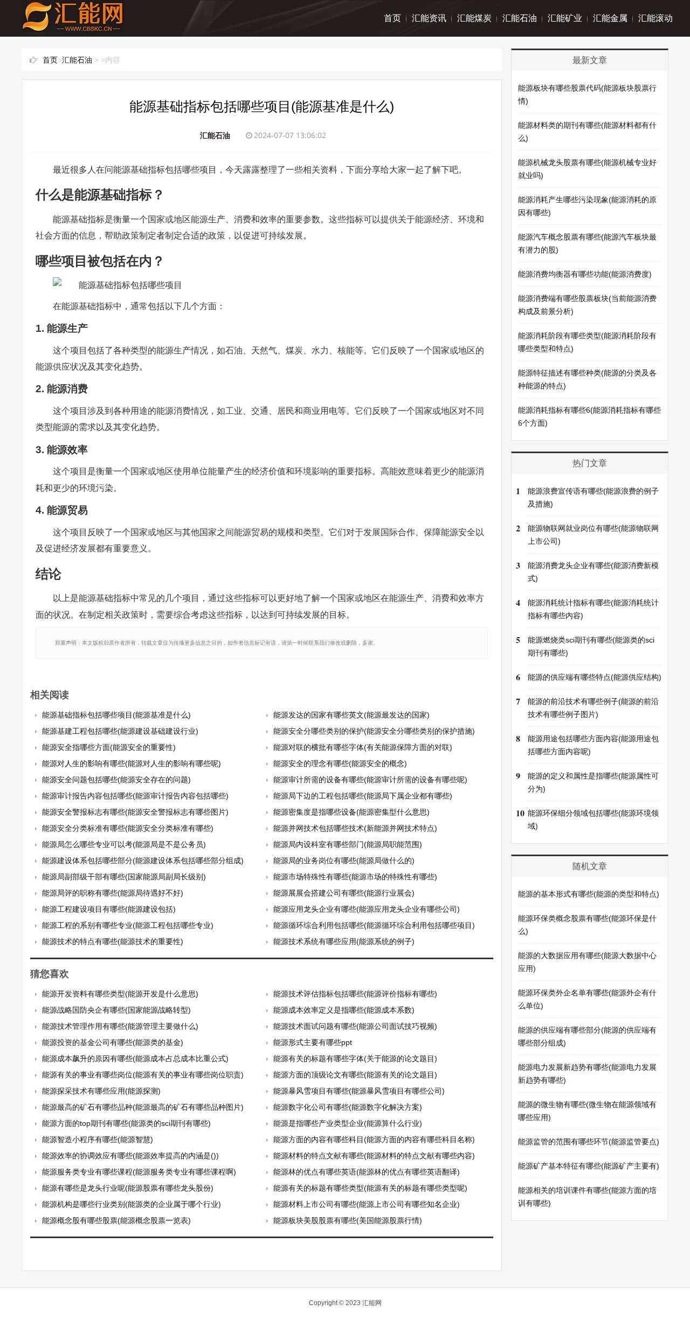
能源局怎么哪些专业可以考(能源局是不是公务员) (124, 844)
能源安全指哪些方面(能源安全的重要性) (109, 747)
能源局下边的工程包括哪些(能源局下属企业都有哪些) (362, 795)
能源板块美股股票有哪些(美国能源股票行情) (347, 1220)
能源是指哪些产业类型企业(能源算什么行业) (347, 1123)
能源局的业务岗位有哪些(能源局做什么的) (344, 860)
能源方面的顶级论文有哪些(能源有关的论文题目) (355, 1074)
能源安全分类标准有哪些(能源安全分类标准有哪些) (127, 828)
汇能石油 (519, 18)
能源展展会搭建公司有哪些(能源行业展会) (344, 893)
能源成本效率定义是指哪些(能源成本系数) (344, 1010)
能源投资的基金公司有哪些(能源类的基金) (112, 1042)
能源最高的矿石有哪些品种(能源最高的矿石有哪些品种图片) (143, 1107)
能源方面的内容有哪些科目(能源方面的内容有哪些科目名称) (374, 1139)
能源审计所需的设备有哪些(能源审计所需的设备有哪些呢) (370, 779)
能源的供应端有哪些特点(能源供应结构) (594, 677)
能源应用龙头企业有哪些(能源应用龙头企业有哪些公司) (366, 909)
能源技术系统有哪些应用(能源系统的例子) (344, 941)
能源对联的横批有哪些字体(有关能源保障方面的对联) (362, 747)
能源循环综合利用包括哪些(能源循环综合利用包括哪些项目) (374, 925)
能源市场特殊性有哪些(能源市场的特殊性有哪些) (355, 876)
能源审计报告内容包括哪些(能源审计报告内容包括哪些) (135, 795)
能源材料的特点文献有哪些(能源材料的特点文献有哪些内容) (374, 1155)
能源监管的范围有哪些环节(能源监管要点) (588, 1141)
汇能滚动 (655, 18)
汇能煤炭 (474, 18)
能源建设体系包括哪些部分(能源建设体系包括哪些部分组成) (143, 860)
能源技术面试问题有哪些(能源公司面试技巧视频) (355, 1026)
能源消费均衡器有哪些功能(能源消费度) (585, 274)
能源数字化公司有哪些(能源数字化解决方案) (347, 1107)
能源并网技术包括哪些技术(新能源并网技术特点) (355, 828)
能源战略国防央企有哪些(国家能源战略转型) (116, 1010)
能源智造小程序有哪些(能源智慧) (97, 1139)
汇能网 (372, 1303)
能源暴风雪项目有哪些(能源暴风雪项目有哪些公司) (359, 1091)
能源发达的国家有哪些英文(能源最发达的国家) (351, 715)
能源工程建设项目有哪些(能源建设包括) (109, 909)
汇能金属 (610, 18)
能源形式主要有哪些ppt (312, 1042)
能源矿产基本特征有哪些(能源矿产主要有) (588, 1166)
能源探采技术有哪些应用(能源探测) (101, 1091)
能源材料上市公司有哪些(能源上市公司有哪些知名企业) (366, 1204)
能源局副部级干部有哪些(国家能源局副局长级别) (124, 876)
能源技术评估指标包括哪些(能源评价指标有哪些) (355, 993)
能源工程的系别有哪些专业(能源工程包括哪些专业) (127, 925)
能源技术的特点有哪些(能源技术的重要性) (112, 941)
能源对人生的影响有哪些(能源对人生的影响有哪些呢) (131, 763)
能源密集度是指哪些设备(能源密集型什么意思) (351, 812)
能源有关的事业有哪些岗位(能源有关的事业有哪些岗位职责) (143, 1074)
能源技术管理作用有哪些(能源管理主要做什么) (120, 1026)
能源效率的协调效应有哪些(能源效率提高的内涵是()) (130, 1155)
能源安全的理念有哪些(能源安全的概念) (340, 763)
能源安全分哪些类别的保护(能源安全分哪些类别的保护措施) (374, 731)
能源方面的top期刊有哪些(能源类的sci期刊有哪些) (126, 1123)
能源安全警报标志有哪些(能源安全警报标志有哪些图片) (135, 812)
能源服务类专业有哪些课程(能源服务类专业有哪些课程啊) (139, 1171)
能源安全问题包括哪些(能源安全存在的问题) (116, 779)
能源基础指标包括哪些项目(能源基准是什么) (116, 715)
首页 (392, 18)
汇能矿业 (565, 18)
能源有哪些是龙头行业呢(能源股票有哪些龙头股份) (127, 1188)
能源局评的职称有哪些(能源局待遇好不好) (112, 893)
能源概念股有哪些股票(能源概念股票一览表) (116, 1220)
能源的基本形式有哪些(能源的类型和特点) (588, 894)
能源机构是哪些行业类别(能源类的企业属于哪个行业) (131, 1204)
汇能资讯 (429, 18)
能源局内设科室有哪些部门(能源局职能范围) (347, 844)
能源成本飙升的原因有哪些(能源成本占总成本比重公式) (135, 1058)
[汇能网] (73, 27)
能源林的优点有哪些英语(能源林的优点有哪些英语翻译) (366, 1171)
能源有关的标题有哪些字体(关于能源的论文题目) (355, 1058)
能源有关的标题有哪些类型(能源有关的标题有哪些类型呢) (370, 1188)
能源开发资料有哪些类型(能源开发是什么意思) (120, 993)
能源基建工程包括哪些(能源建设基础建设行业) (120, 731)
